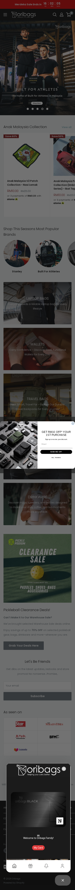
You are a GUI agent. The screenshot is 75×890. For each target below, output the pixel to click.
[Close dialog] (73, 423)
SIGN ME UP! (56, 452)
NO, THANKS (56, 458)
